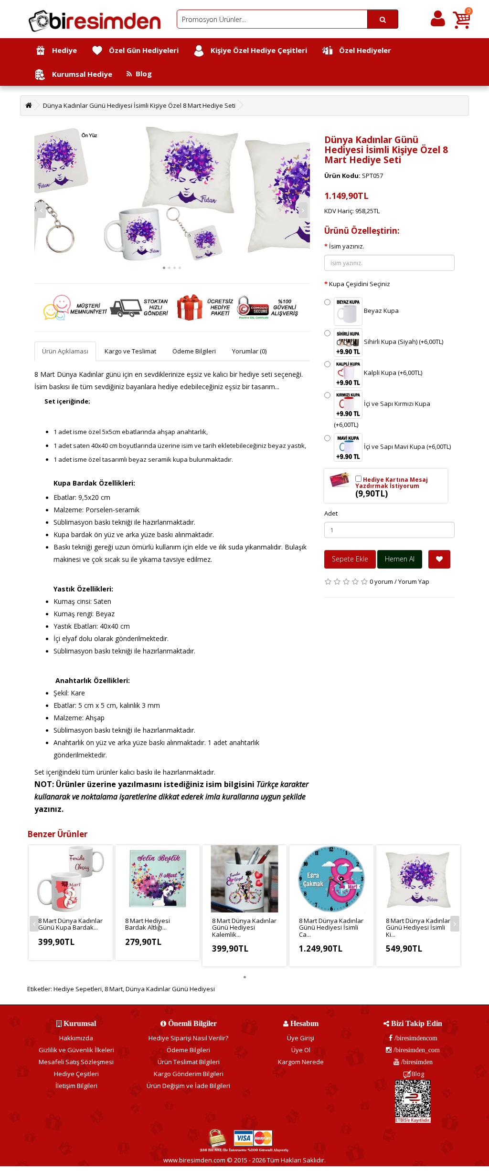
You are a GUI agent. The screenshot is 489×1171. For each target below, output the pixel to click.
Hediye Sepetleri (77, 988)
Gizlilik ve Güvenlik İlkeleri (76, 1050)
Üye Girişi (300, 1038)
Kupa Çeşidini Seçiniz (359, 284)
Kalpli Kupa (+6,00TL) (392, 373)
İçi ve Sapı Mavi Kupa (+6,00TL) (406, 447)
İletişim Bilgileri (76, 1085)
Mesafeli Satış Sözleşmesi (76, 1061)
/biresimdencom (415, 1038)
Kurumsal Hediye (79, 74)
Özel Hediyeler (362, 50)
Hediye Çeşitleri (76, 1073)
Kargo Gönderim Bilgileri (188, 1073)
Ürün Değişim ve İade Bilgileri (188, 1085)
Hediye (61, 50)
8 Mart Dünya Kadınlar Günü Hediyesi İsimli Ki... (418, 927)
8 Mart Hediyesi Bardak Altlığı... (147, 924)
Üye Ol (300, 1050)
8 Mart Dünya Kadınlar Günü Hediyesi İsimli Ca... (331, 927)
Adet (331, 513)
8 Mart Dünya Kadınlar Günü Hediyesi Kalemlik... (244, 927)
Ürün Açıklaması (65, 351)
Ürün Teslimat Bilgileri (189, 1061)
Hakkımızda (76, 1038)
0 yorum (381, 581)
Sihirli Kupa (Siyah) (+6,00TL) (402, 342)
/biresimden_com (416, 1050)
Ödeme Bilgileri (194, 351)
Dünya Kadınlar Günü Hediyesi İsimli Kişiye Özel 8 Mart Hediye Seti (139, 105)
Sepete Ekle (350, 558)
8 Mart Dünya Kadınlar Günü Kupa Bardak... (70, 924)
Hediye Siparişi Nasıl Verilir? (188, 1038)
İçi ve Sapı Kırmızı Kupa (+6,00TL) (382, 414)
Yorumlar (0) (249, 351)
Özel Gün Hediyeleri (141, 50)
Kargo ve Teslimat (130, 351)
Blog (142, 73)
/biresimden (416, 1061)
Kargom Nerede (301, 1061)
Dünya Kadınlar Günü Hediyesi (170, 988)
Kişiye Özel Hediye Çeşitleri (256, 50)
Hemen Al (400, 558)
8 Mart (114, 988)
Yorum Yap (413, 581)
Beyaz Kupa (380, 311)
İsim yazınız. (346, 246)
